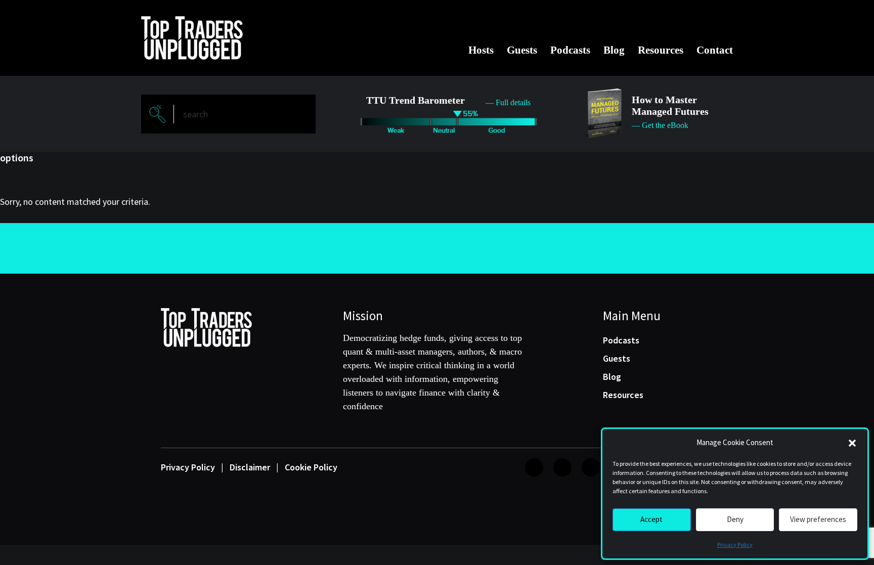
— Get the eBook (660, 125)
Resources (660, 50)
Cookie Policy (311, 467)
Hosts (481, 50)
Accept (651, 519)
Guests (522, 50)
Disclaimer (250, 467)
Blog (614, 50)
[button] (852, 443)
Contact (714, 50)
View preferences (818, 519)
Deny (735, 519)
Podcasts (570, 50)
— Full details (508, 102)
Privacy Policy (735, 544)
